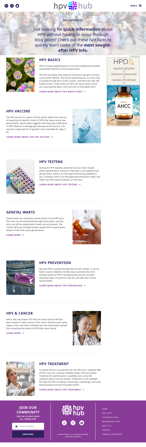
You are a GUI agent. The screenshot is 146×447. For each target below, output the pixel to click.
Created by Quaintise (73, 436)
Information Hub (111, 421)
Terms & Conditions (112, 434)
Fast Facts (107, 413)
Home (105, 409)
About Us (106, 426)
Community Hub (110, 417)
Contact (106, 430)
